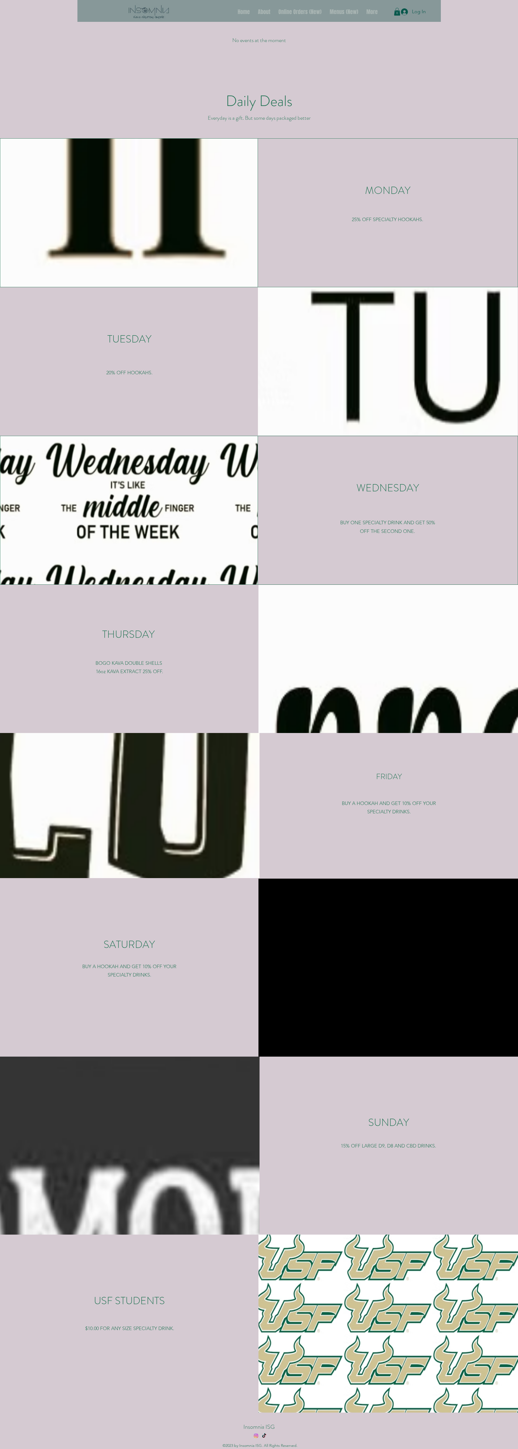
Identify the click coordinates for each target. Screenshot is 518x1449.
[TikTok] (264, 1435)
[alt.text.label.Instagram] (256, 1435)
